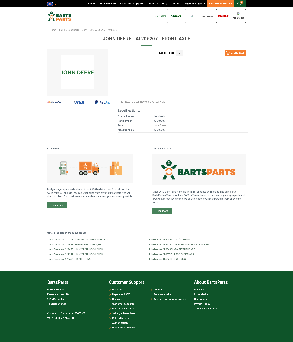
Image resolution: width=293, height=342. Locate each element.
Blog (164, 3)
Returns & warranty (123, 308)
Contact (175, 3)
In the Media (201, 294)
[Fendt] (176, 16)
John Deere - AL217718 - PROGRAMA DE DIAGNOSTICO (78, 239)
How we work (108, 3)
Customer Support (131, 3)
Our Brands (200, 299)
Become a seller (163, 294)
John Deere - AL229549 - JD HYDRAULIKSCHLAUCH (75, 254)
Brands (92, 3)
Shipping (117, 299)
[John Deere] (161, 16)
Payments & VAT (121, 294)
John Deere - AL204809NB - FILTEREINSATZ (171, 249)
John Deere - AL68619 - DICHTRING (167, 259)
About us (199, 289)
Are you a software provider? (170, 299)
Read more (57, 205)
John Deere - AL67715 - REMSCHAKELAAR (171, 254)
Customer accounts (123, 304)
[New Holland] (207, 16)
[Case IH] (192, 16)
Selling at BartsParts (123, 313)
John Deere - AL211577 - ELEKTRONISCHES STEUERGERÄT (180, 244)
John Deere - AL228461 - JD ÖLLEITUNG (169, 239)
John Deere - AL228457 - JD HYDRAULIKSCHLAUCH (75, 249)
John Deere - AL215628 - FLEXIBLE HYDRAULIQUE (74, 244)
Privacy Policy (202, 304)
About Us (152, 3)
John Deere (160, 125)
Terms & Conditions (205, 308)
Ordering (117, 289)
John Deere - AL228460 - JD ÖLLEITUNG (69, 259)
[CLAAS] (223, 16)
